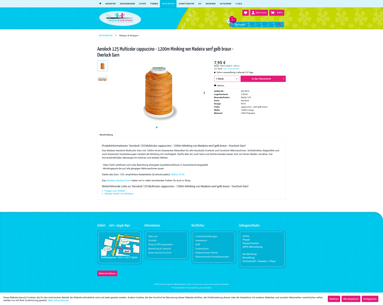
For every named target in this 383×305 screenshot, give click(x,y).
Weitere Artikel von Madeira (118, 193)
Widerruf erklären (107, 273)
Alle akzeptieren (351, 299)
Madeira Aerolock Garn (119, 180)
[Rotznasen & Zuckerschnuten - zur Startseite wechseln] (119, 17)
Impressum (201, 240)
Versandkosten (197, 284)
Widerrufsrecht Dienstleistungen (212, 256)
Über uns (153, 236)
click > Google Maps (119, 225)
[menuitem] (257, 24)
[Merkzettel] (245, 13)
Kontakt (152, 240)
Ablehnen (334, 299)
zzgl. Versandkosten (231, 69)
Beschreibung (106, 134)
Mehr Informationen (58, 300)
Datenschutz (202, 248)
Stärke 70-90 (177, 174)
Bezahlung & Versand (159, 248)
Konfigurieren (370, 299)
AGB (197, 244)
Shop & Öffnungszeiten (160, 244)
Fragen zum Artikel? (115, 190)
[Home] (100, 3)
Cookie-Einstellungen (206, 236)
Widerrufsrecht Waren (206, 252)
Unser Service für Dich (159, 252)
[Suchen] (279, 24)
